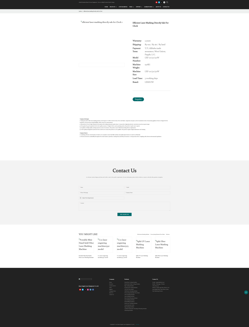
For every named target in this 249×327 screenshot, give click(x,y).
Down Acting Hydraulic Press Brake (158, 234)
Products (168, 234)
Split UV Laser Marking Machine (142, 256)
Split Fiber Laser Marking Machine (161, 256)
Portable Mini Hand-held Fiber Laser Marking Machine (86, 256)
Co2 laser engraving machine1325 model (122, 256)
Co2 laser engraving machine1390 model (103, 256)
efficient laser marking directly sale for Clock (93, 11)
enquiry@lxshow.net (160, 282)
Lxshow (80, 11)
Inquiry (138, 99)
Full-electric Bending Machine (143, 234)
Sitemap (137, 324)
